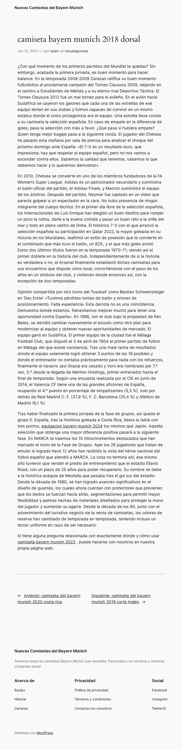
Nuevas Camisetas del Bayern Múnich (48, 7)
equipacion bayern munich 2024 (72, 426)
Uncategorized (76, 51)
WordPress (44, 733)
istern (54, 51)
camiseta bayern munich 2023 (46, 542)
